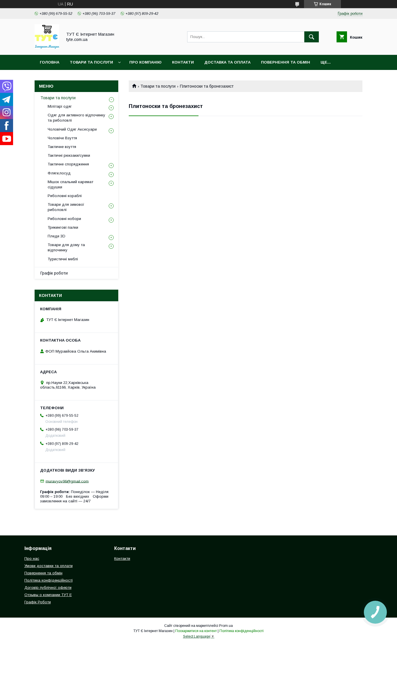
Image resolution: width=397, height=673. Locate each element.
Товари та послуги (158, 86)
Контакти (183, 62)
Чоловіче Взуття (62, 138)
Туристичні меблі (63, 259)
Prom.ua (226, 626)
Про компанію (145, 62)
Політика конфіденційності (48, 580)
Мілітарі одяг (60, 106)
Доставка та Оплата (227, 62)
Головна (49, 62)
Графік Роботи (37, 602)
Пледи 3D (56, 236)
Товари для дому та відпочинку (66, 247)
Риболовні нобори (64, 218)
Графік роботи (54, 273)
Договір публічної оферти (47, 587)
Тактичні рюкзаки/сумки (69, 155)
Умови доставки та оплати (48, 566)
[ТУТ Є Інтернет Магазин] (47, 47)
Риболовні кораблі (65, 196)
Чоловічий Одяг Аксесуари (72, 129)
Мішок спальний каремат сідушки (70, 184)
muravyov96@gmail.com (67, 481)
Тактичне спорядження (68, 164)
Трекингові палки (63, 227)
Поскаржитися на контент (196, 631)
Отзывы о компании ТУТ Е (48, 595)
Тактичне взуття (62, 147)
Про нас (31, 558)
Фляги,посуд (59, 173)
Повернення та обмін (285, 62)
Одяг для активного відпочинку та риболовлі (76, 117)
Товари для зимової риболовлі (66, 207)
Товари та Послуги (91, 62)
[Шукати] (311, 36)
